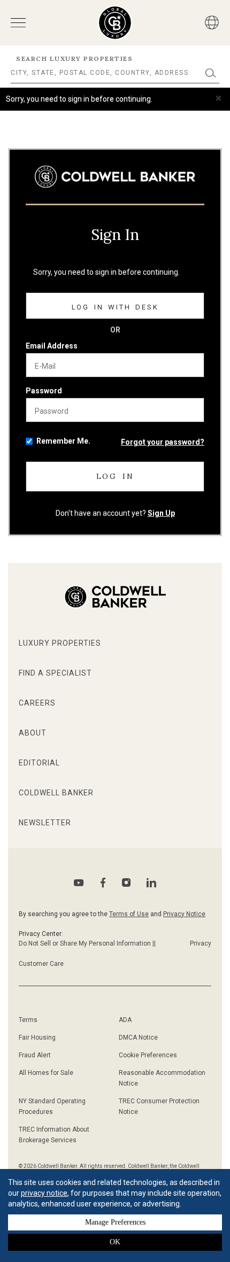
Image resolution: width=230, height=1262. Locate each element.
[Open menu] (18, 22)
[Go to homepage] (115, 22)
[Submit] (210, 73)
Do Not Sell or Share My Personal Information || (87, 943)
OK (115, 1242)
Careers (37, 703)
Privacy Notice (184, 914)
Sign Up (161, 513)
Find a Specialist (55, 673)
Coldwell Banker (56, 792)
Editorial (39, 762)
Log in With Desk (115, 307)
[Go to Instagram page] (126, 882)
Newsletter (45, 822)
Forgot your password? (162, 442)
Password (44, 390)
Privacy (200, 943)
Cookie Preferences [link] (148, 1055)
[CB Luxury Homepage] (115, 177)
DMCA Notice (138, 1037)
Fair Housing (37, 1037)
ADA (125, 1020)
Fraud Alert (35, 1055)
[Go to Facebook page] (103, 883)
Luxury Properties (60, 643)
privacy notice (44, 1193)
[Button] (211, 22)
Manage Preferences (115, 1222)
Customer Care (41, 963)
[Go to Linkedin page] (151, 882)
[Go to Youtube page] (79, 882)
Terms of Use (129, 914)
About (33, 733)
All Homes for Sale (46, 1073)
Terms (28, 1020)
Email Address (52, 346)
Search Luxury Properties (74, 59)
